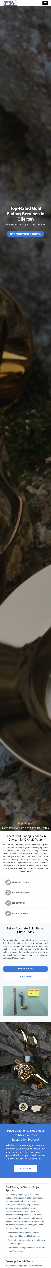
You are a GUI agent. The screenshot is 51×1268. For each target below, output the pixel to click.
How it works (25, 976)
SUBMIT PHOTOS (25, 969)
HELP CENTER (26, 1168)
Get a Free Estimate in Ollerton (25, 234)
